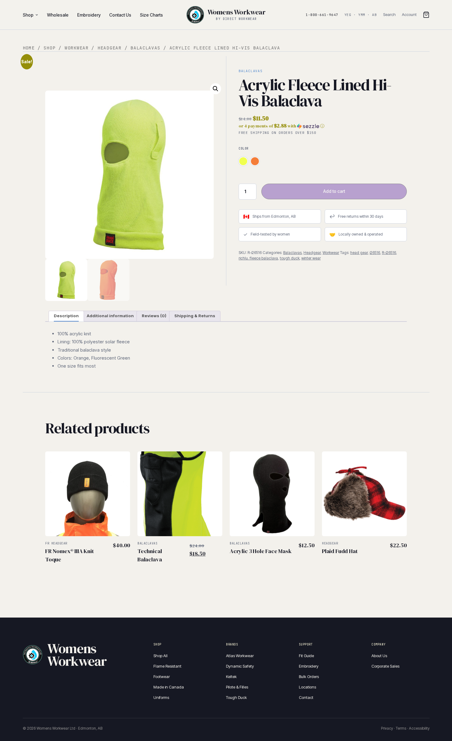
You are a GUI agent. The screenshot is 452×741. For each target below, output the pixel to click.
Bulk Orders (309, 676)
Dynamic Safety (240, 666)
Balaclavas (145, 48)
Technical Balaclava (149, 555)
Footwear (161, 676)
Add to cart (334, 191)
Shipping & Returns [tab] (194, 315)
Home (29, 48)
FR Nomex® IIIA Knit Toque (69, 555)
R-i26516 (389, 252)
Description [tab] (66, 315)
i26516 (375, 252)
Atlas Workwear (240, 655)
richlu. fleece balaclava (258, 258)
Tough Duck (236, 697)
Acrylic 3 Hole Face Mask (260, 551)
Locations (307, 686)
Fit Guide (306, 655)
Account (409, 14)
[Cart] (426, 14)
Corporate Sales (385, 666)
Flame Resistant (167, 666)
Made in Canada (168, 686)
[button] (215, 88)
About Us (379, 655)
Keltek (231, 676)
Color (244, 148)
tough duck (289, 258)
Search (389, 14)
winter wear (311, 258)
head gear (359, 252)
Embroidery (309, 666)
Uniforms (161, 697)
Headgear (109, 48)
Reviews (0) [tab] (154, 315)
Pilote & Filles (237, 686)
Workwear (77, 48)
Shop (28, 15)
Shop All (160, 655)
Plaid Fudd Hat (339, 551)
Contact (306, 697)
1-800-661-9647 (322, 15)
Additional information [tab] (110, 315)
